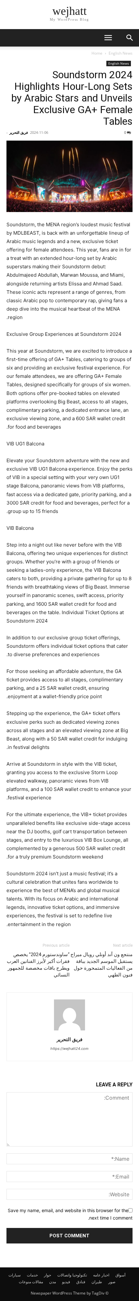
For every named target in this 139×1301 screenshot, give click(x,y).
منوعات (25, 1282)
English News (121, 53)
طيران (96, 1282)
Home (96, 53)
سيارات (14, 1275)
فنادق (80, 1282)
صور (111, 1282)
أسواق (120, 1275)
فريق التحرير (18, 132)
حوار (47, 1275)
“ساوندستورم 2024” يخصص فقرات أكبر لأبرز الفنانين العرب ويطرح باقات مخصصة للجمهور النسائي (38, 965)
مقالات (37, 1282)
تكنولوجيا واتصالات (72, 1275)
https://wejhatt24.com (69, 1048)
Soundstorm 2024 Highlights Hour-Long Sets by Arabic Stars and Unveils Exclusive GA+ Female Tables (72, 98)
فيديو (66, 1282)
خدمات (32, 1275)
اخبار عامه (101, 1275)
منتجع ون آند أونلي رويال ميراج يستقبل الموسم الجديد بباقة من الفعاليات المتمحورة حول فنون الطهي (101, 965)
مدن (52, 1282)
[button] (108, 38)
